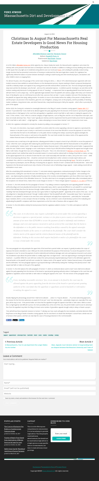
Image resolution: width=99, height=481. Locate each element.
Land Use (50, 54)
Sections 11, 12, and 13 (78, 181)
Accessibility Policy (48, 467)
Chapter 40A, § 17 (82, 108)
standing (50, 335)
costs (40, 335)
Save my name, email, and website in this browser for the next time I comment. (30, 398)
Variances (57, 54)
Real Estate (51, 58)
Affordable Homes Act (23, 65)
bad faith (30, 335)
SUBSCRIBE (61, 438)
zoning (56, 335)
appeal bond (12, 335)
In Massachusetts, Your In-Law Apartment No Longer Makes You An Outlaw (26, 346)
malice (45, 335)
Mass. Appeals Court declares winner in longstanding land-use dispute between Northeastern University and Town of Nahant (72, 347)
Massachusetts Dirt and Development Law (38, 15)
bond (35, 335)
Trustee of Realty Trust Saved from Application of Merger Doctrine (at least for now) (14, 440)
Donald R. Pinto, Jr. (52, 56)
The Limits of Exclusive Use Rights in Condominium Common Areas (13, 429)
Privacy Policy (61, 467)
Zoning (63, 54)
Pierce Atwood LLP (48, 471)
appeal (5, 335)
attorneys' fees (21, 335)
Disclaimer (37, 467)
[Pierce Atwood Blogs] (12, 12)
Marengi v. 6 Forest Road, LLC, (77, 151)
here (59, 70)
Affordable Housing (39, 54)
